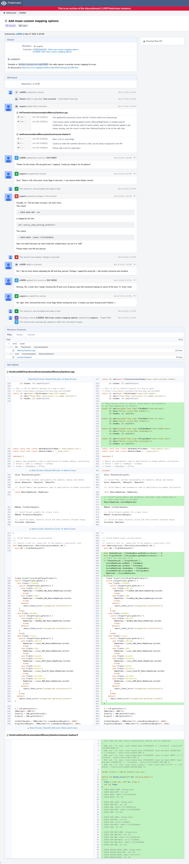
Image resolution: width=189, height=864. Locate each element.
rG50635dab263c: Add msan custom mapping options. (56, 49)
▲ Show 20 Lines (36, 470)
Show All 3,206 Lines (51, 728)
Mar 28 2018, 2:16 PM (123, 196)
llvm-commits (49, 99)
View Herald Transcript (68, 99)
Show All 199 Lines (52, 470)
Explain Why (105, 318)
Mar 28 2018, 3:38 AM (123, 158)
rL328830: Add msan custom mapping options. (52, 52)
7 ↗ (21, 148)
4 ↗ (21, 139)
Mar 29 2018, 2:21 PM (127, 318)
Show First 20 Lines (36, 379)
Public (24, 25)
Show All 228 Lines (53, 379)
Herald (22, 99)
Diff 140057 (52, 158)
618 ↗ (23, 122)
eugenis (39, 46)
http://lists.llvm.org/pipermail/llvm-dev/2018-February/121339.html (50, 68)
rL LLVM (36, 84)
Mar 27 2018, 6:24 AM (127, 92)
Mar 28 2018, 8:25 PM (123, 280)
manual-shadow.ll (24, 357)
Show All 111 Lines (52, 529)
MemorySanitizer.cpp (26, 350)
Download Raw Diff (154, 41)
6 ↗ (21, 143)
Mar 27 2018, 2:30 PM (127, 106)
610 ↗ (23, 117)
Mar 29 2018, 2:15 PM (123, 296)
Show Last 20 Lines (69, 728)
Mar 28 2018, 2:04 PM (123, 174)
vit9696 (19, 34)
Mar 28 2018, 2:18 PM (123, 265)
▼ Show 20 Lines (69, 379)
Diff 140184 (52, 280)
